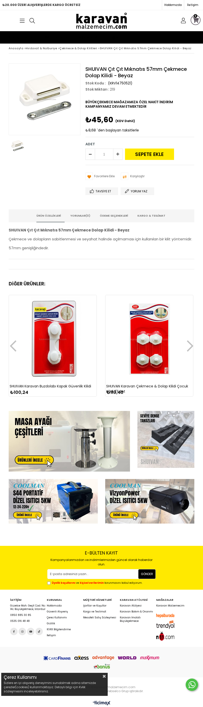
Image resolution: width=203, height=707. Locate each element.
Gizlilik (51, 623)
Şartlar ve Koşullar (94, 605)
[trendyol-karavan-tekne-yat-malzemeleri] (169, 624)
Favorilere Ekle (53, 358)
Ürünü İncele (74, 358)
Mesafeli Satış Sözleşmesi (99, 617)
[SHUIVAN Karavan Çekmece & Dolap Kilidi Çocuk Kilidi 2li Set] (149, 339)
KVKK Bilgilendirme (59, 629)
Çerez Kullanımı (57, 617)
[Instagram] (22, 631)
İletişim (192, 5)
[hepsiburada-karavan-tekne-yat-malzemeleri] (169, 616)
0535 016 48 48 (20, 621)
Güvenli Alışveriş (57, 611)
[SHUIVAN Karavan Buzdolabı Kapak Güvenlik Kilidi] (53, 339)
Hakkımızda (173, 5)
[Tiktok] (39, 631)
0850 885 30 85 (20, 615)
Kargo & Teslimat (151, 216)
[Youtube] (30, 631)
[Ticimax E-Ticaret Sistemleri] (101, 703)
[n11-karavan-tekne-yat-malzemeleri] (169, 635)
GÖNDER (147, 574)
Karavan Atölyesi (131, 605)
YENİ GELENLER (21, 37)
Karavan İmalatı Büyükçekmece (130, 619)
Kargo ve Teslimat (94, 611)
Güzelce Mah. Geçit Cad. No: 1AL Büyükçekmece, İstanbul (28, 607)
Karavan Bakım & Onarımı (136, 611)
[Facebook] (14, 631)
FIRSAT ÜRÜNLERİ (54, 37)
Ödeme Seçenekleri (114, 216)
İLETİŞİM (111, 37)
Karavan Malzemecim (170, 605)
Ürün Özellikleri (48, 216)
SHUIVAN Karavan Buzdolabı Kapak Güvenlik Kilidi (50, 386)
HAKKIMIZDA (87, 37)
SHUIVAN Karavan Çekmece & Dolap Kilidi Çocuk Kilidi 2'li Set (147, 389)
